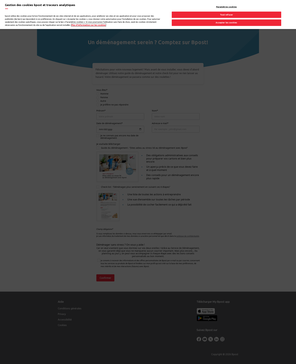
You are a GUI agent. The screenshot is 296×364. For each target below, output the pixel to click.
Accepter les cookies (226, 22)
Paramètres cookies (226, 7)
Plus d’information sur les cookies (88, 25)
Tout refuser (226, 15)
